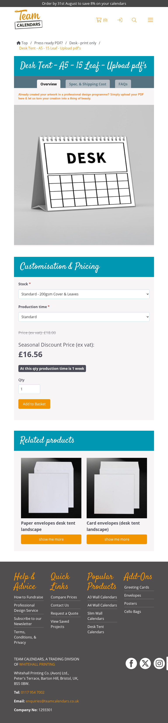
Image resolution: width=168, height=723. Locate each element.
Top (24, 43)
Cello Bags (132, 611)
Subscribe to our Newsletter (28, 621)
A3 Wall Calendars (102, 597)
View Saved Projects (60, 624)
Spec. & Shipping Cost (87, 84)
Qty (21, 379)
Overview (48, 84)
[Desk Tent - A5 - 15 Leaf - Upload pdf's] (84, 175)
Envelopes (132, 595)
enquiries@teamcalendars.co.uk (52, 701)
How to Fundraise (28, 597)
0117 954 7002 (32, 692)
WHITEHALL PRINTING (37, 664)
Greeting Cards (136, 587)
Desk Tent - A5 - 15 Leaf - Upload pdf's (50, 48)
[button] (150, 20)
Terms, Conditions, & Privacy (25, 637)
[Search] (134, 20)
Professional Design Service (26, 608)
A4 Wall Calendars (102, 605)
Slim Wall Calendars (96, 616)
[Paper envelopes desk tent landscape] (51, 488)
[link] (28, 20)
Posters (130, 603)
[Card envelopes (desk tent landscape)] (117, 488)
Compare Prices (64, 597)
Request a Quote (64, 613)
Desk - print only (82, 43)
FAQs (123, 84)
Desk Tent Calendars (96, 629)
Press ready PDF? (48, 43)
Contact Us (60, 605)
